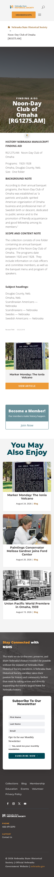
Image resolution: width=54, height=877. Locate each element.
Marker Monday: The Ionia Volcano (27, 376)
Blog (36, 503)
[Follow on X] (19, 803)
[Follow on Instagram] (13, 803)
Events (25, 789)
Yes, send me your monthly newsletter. (23, 747)
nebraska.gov (38, 866)
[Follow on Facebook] (7, 803)
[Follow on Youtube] (25, 803)
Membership (37, 783)
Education (11, 789)
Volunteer (37, 789)
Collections (11, 783)
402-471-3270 (8, 826)
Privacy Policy (13, 794)
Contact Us (7, 837)
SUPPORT (6, 834)
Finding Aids (27, 98)
